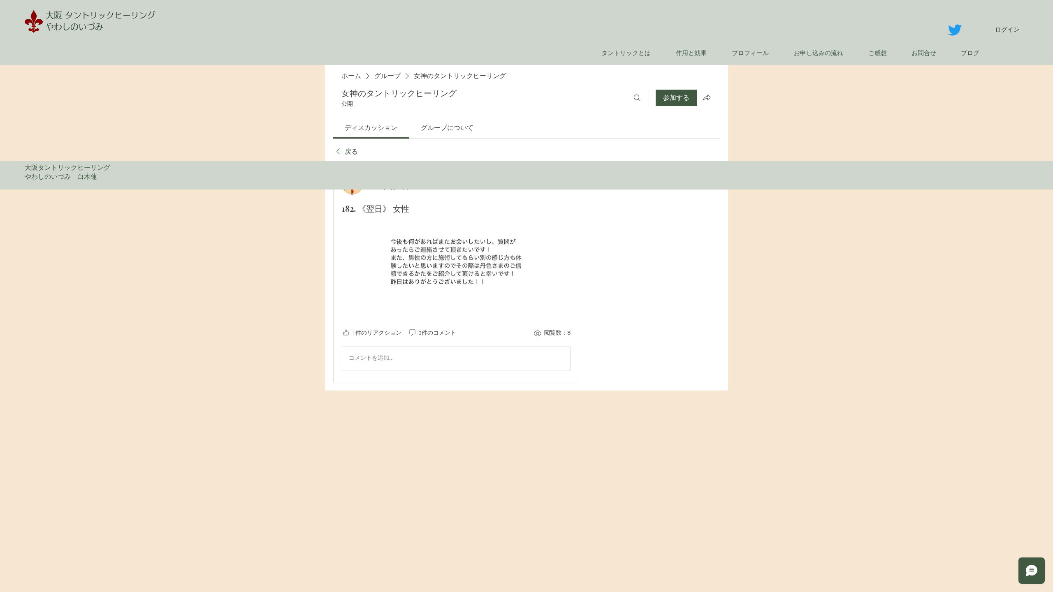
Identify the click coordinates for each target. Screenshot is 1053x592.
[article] (456, 273)
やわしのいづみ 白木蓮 (64, 176)
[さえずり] (955, 30)
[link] (371, 128)
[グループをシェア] (707, 97)
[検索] (637, 98)
